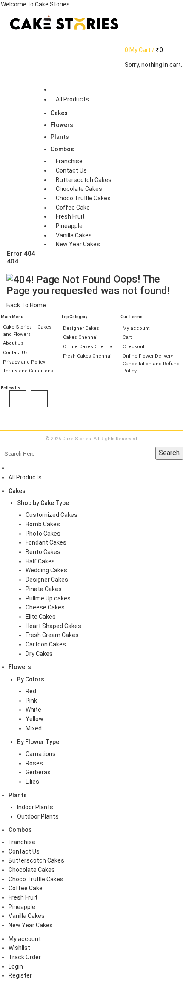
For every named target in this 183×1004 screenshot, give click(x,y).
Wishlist (19, 947)
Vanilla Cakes (27, 915)
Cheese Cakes (45, 607)
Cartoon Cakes (46, 644)
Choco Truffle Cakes (36, 879)
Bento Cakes (43, 551)
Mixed (34, 728)
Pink (31, 700)
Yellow (34, 718)
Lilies (32, 781)
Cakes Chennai (80, 337)
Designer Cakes (81, 328)
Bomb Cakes (43, 524)
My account (136, 328)
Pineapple (22, 906)
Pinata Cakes (44, 589)
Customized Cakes (51, 514)
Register (20, 975)
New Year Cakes (31, 925)
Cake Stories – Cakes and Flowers (27, 330)
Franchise (22, 842)
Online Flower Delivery (148, 356)
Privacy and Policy (24, 362)
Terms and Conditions (28, 371)
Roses (34, 763)
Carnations (41, 753)
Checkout (133, 346)
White (33, 709)
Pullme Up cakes (48, 598)
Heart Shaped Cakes (53, 626)
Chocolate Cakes (32, 869)
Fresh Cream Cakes (52, 635)
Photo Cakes (43, 533)
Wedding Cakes (46, 570)
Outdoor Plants (38, 816)
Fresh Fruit (23, 897)
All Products (25, 477)
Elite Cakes (41, 616)
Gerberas (38, 772)
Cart (127, 337)
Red (31, 691)
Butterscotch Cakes (36, 860)
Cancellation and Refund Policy (151, 367)
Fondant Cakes (46, 542)
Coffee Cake (26, 888)
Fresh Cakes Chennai (87, 356)
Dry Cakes (39, 653)
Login (16, 966)
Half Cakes (40, 561)
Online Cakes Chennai (88, 346)
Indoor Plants (35, 807)
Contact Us (15, 352)
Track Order (25, 957)
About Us (13, 343)
